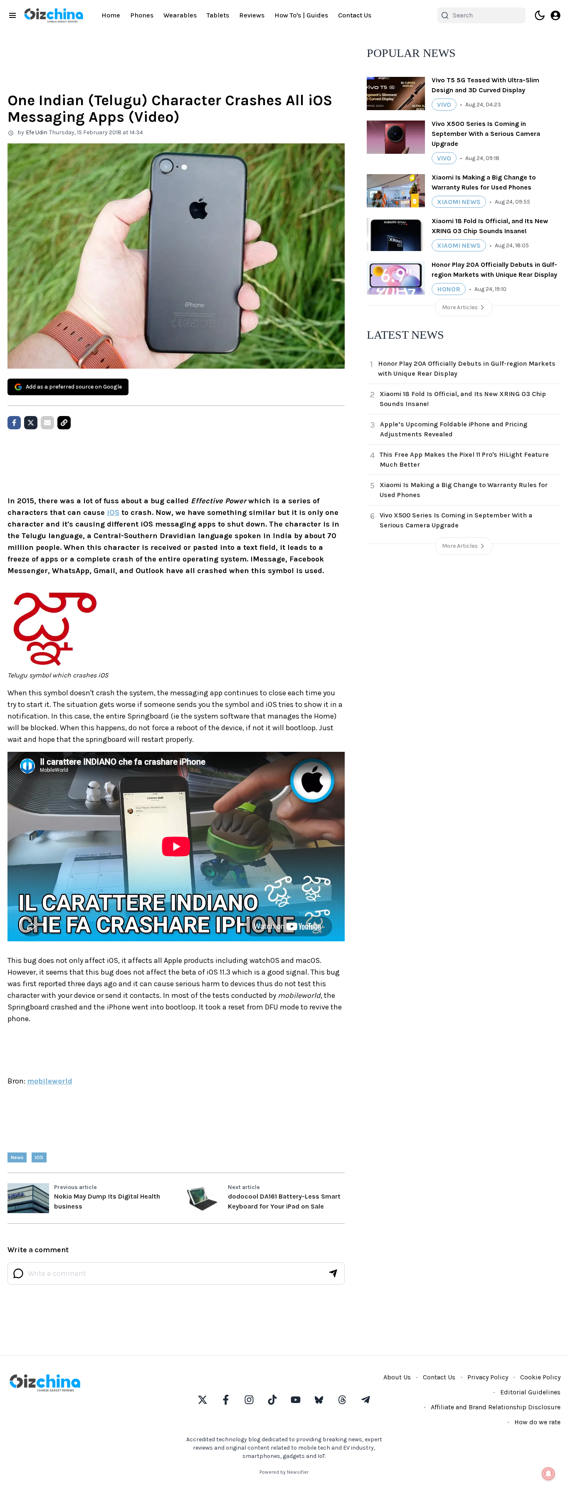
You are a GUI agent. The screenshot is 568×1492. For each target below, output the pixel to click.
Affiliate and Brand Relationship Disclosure (496, 1407)
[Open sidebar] (12, 15)
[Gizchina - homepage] (53, 15)
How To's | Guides (301, 15)
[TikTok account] (272, 1400)
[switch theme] (540, 15)
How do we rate (537, 1422)
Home (110, 15)
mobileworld (49, 1081)
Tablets (218, 15)
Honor (448, 289)
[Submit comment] (333, 1273)
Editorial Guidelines (530, 1392)
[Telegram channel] (365, 1400)
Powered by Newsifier (284, 1472)
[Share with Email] (47, 422)
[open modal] (556, 15)
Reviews (251, 15)
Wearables (180, 15)
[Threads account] (342, 1400)
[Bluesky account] (319, 1400)
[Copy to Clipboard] (64, 422)
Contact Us (354, 15)
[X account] (202, 1400)
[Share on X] (30, 422)
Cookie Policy (540, 1377)
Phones (141, 15)
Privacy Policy (487, 1377)
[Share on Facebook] (14, 422)
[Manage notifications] (548, 1473)
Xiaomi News (459, 202)
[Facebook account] (226, 1400)
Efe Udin (36, 132)
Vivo (444, 104)
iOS (113, 512)
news (17, 1157)
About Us (397, 1377)
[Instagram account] (249, 1400)
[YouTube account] (296, 1400)
